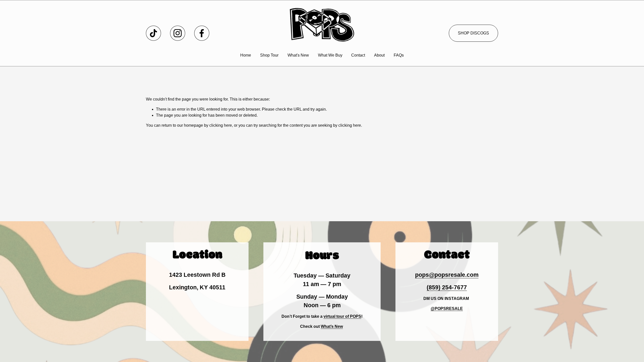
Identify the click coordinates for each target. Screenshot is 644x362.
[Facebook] (201, 33)
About (379, 55)
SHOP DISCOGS (473, 33)
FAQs (399, 55)
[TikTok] (153, 33)
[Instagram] (177, 33)
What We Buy (330, 55)
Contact (358, 55)
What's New (298, 55)
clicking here (220, 125)
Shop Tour (269, 55)
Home (245, 55)
